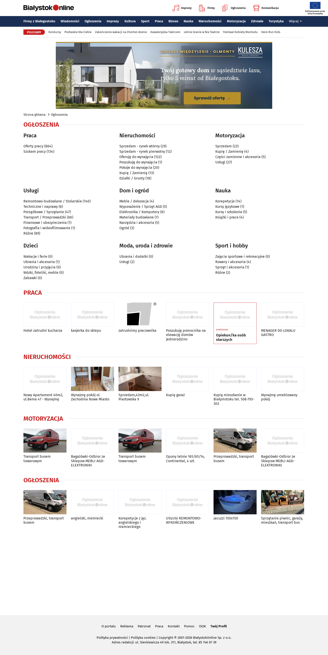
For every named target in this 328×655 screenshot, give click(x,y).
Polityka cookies (143, 638)
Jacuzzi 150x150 (226, 518)
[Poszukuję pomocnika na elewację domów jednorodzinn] (187, 315)
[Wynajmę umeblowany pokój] (282, 379)
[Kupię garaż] (187, 379)
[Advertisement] (164, 571)
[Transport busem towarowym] (44, 440)
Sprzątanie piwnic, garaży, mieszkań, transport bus (282, 520)
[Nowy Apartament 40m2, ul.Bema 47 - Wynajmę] (44, 379)
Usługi (220, 162)
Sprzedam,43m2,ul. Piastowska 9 (133, 397)
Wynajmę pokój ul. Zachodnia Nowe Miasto (90, 397)
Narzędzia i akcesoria (136, 222)
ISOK (202, 626)
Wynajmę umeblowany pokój (279, 397)
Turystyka (276, 21)
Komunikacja (270, 8)
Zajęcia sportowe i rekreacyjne (240, 256)
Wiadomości (70, 21)
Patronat (144, 626)
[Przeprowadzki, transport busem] (235, 440)
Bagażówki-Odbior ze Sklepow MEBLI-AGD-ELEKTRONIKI (88, 460)
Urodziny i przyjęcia (39, 267)
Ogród (124, 228)
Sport (145, 21)
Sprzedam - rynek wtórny (139, 146)
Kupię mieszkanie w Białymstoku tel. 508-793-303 (234, 399)
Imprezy (186, 8)
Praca (159, 21)
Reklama (126, 626)
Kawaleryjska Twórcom (165, 32)
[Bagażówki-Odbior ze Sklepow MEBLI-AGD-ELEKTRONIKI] (92, 440)
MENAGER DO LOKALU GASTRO (278, 332)
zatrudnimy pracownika (137, 330)
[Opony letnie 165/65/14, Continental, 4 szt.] (187, 440)
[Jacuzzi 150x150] (235, 502)
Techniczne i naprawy (40, 206)
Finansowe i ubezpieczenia (45, 222)
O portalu (109, 626)
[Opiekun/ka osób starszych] (235, 315)
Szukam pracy (34, 151)
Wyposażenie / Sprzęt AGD (140, 206)
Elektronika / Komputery (139, 212)
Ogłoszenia (238, 8)
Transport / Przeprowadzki (44, 217)
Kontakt (174, 626)
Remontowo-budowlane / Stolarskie (52, 201)
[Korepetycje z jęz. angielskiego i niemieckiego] (140, 502)
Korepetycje (225, 201)
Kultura (130, 21)
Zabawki (30, 278)
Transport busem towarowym (37, 458)
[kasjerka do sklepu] (92, 315)
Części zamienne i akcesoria (238, 157)
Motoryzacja (236, 21)
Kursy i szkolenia (228, 212)
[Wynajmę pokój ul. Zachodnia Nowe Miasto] (92, 379)
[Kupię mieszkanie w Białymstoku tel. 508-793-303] (235, 379)
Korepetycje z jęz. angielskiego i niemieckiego (132, 522)
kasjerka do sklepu (86, 330)
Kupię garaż (175, 395)
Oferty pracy (33, 146)
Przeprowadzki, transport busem (234, 458)
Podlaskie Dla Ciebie (77, 32)
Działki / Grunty (132, 178)
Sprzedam (223, 146)
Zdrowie (257, 21)
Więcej (294, 21)
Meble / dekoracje (134, 201)
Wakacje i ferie (35, 256)
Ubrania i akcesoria (39, 262)
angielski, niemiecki (87, 518)
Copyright (166, 638)
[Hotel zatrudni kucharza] (44, 315)
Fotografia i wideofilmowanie (46, 228)
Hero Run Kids (270, 32)
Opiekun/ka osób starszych (231, 337)
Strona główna (34, 115)
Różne (28, 233)
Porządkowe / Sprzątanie (43, 212)
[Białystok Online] (48, 8)
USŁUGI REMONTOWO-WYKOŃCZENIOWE (183, 520)
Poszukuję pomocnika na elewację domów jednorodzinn (186, 334)
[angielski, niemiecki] (92, 502)
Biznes (173, 21)
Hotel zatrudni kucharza (42, 330)
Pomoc (189, 626)
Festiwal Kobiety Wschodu (240, 32)
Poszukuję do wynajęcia (138, 162)
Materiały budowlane (136, 217)
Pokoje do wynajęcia (135, 167)
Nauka (188, 21)
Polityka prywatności (112, 638)
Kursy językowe (227, 206)
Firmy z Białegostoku (39, 21)
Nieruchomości (210, 21)
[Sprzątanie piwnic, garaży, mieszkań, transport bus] (282, 502)
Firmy (211, 8)
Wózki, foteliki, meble (40, 272)
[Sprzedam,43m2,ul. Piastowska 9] (140, 379)
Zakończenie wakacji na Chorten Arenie (121, 32)
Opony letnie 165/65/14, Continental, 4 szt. (185, 458)
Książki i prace (227, 217)
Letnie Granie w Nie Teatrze (202, 32)
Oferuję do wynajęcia (136, 157)
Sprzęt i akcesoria (229, 267)
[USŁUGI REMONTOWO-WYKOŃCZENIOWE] (187, 502)
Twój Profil (218, 626)
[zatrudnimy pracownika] (140, 315)
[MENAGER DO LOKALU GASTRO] (282, 315)
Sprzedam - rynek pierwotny (142, 151)
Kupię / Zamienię (133, 173)
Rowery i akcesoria (230, 262)
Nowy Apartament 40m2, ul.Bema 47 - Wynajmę (43, 397)
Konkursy (54, 32)
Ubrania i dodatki (133, 256)
